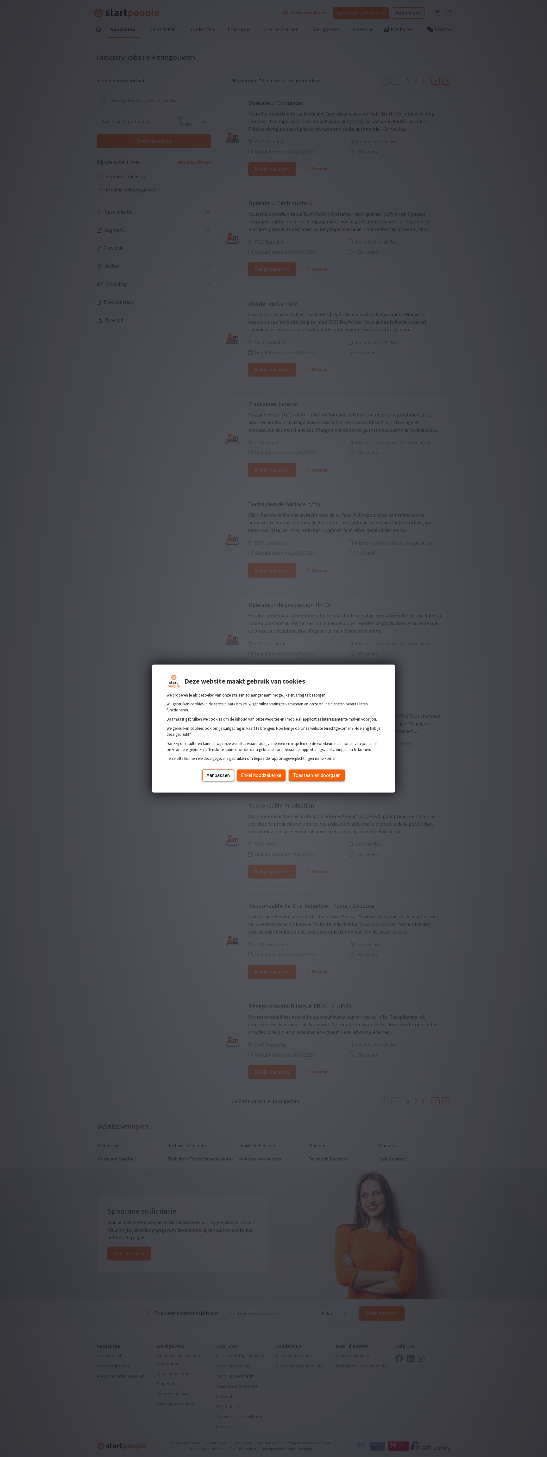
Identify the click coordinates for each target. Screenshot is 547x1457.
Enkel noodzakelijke (261, 775)
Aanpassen (218, 775)
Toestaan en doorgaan (317, 775)
